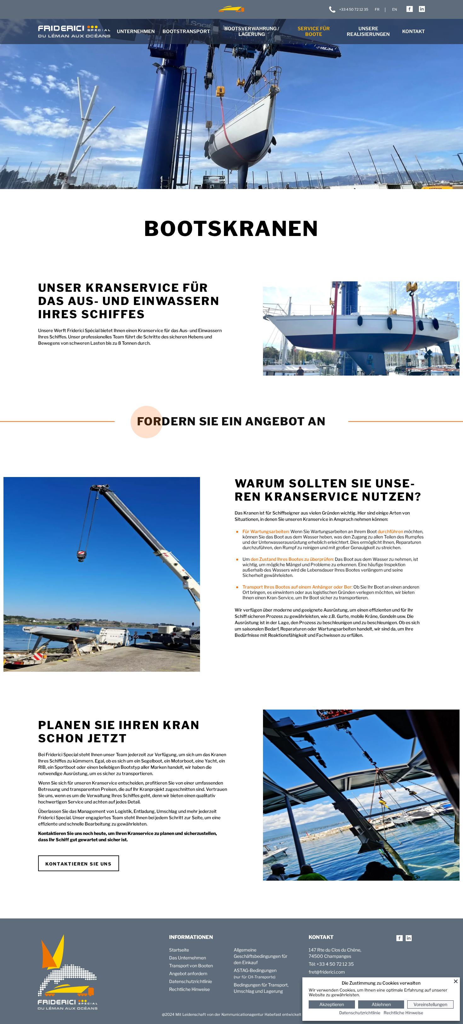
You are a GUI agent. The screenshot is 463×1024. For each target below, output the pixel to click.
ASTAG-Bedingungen (255, 970)
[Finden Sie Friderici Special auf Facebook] (410, 11)
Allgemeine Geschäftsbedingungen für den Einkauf (260, 956)
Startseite (179, 949)
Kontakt (413, 31)
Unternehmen (136, 31)
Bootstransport (186, 31)
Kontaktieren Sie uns (78, 863)
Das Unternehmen (187, 957)
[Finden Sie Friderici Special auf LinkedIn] (422, 11)
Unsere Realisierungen (368, 31)
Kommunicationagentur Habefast (251, 1014)
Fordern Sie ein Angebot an (231, 421)
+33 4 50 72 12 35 (353, 9)
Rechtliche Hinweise (189, 989)
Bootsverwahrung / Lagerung (251, 31)
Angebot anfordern (188, 973)
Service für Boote (314, 31)
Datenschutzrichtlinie (190, 981)
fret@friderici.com (327, 972)
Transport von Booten (191, 965)
